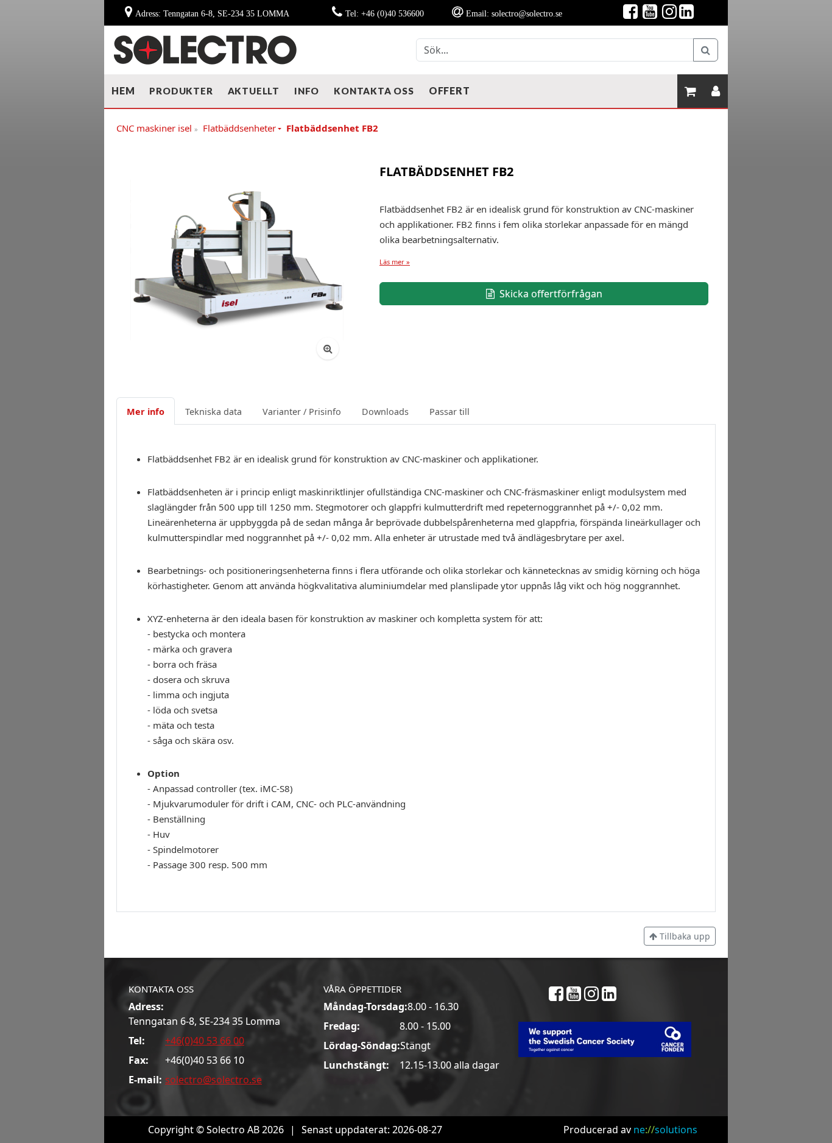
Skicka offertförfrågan (549, 293)
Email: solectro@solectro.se (514, 13)
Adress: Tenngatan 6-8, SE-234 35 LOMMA (212, 13)
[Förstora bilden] (328, 348)
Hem (123, 90)
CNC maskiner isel (157, 128)
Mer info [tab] (145, 411)
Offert (449, 90)
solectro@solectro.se (213, 1079)
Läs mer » (394, 261)
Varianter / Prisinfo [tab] (302, 411)
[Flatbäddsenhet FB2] (237, 257)
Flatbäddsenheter (239, 128)
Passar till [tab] (449, 411)
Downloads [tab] (385, 411)
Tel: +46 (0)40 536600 (384, 13)
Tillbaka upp (683, 936)
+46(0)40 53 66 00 (204, 1040)
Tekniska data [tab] (213, 411)
